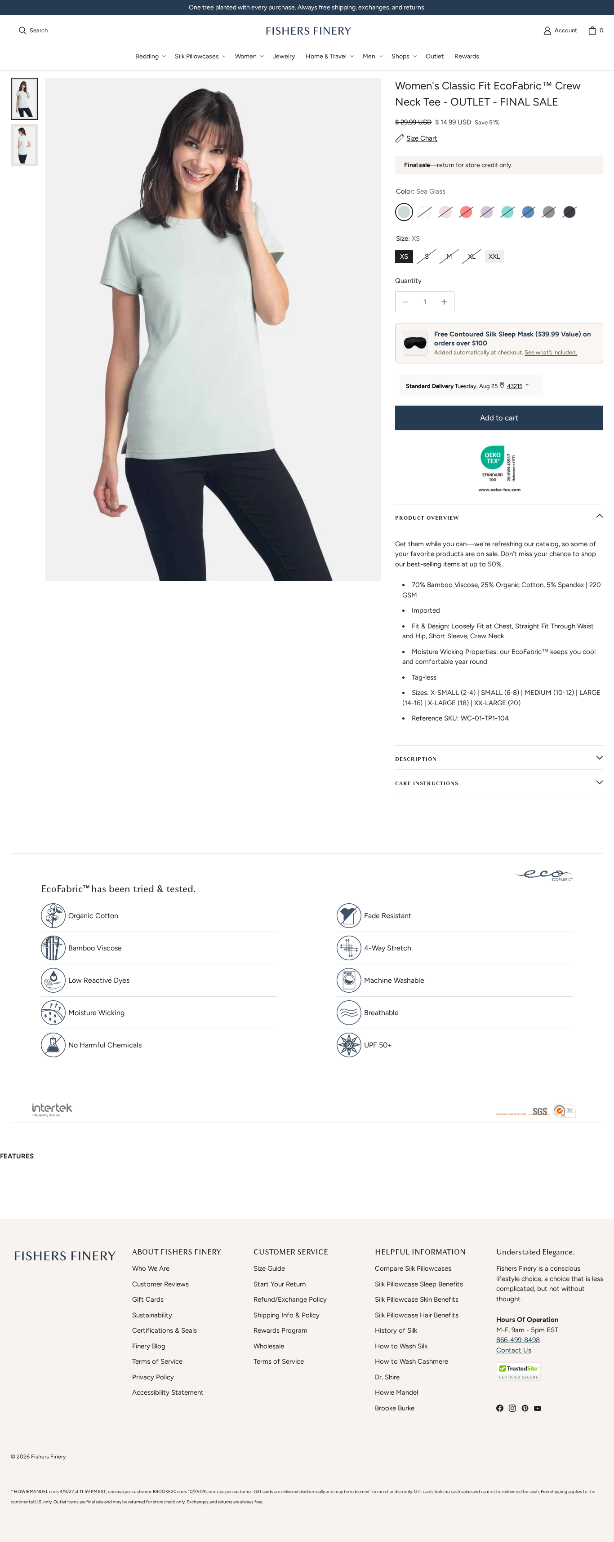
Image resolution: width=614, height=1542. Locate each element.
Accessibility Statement (168, 1392)
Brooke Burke (394, 1408)
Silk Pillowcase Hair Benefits (416, 1315)
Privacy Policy (153, 1377)
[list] (213, 329)
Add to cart (499, 417)
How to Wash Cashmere (411, 1361)
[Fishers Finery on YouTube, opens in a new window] (537, 1408)
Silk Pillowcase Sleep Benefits (419, 1284)
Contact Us (513, 1350)
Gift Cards (148, 1299)
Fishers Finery (48, 1456)
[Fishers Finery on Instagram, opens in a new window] (512, 1408)
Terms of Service (157, 1361)
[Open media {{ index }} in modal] (213, 329)
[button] (149, 56)
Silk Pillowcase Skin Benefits (416, 1299)
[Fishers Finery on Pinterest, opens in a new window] (525, 1408)
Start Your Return (280, 1284)
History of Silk (396, 1330)
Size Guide (269, 1268)
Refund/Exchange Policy (290, 1299)
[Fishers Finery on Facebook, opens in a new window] (500, 1408)
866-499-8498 (518, 1340)
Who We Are (150, 1268)
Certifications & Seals (164, 1330)
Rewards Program (280, 1330)
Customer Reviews (160, 1284)
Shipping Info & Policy (287, 1315)
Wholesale (269, 1346)
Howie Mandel (396, 1392)
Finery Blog (148, 1346)
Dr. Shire (387, 1377)
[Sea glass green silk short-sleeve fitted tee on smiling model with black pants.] (24, 99)
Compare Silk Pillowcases (413, 1268)
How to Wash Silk (401, 1346)
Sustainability (152, 1315)
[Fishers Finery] (308, 30)
